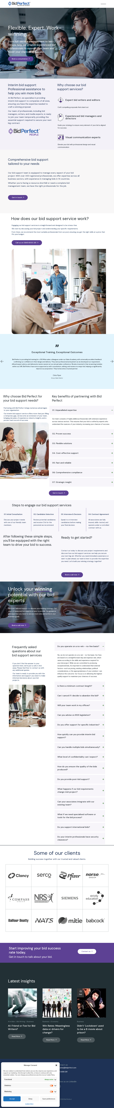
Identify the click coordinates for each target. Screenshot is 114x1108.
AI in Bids (11, 1021)
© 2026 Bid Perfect (65, 1099)
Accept (12, 1099)
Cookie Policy (29, 1104)
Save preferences (48, 1099)
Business (30, 1021)
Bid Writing (21, 1021)
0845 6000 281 (62, 1072)
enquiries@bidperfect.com (66, 1068)
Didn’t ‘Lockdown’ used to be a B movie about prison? (90, 1029)
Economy (54, 1021)
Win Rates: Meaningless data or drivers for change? (56, 1029)
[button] (56, 1065)
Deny (30, 1099)
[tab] (81, 410)
